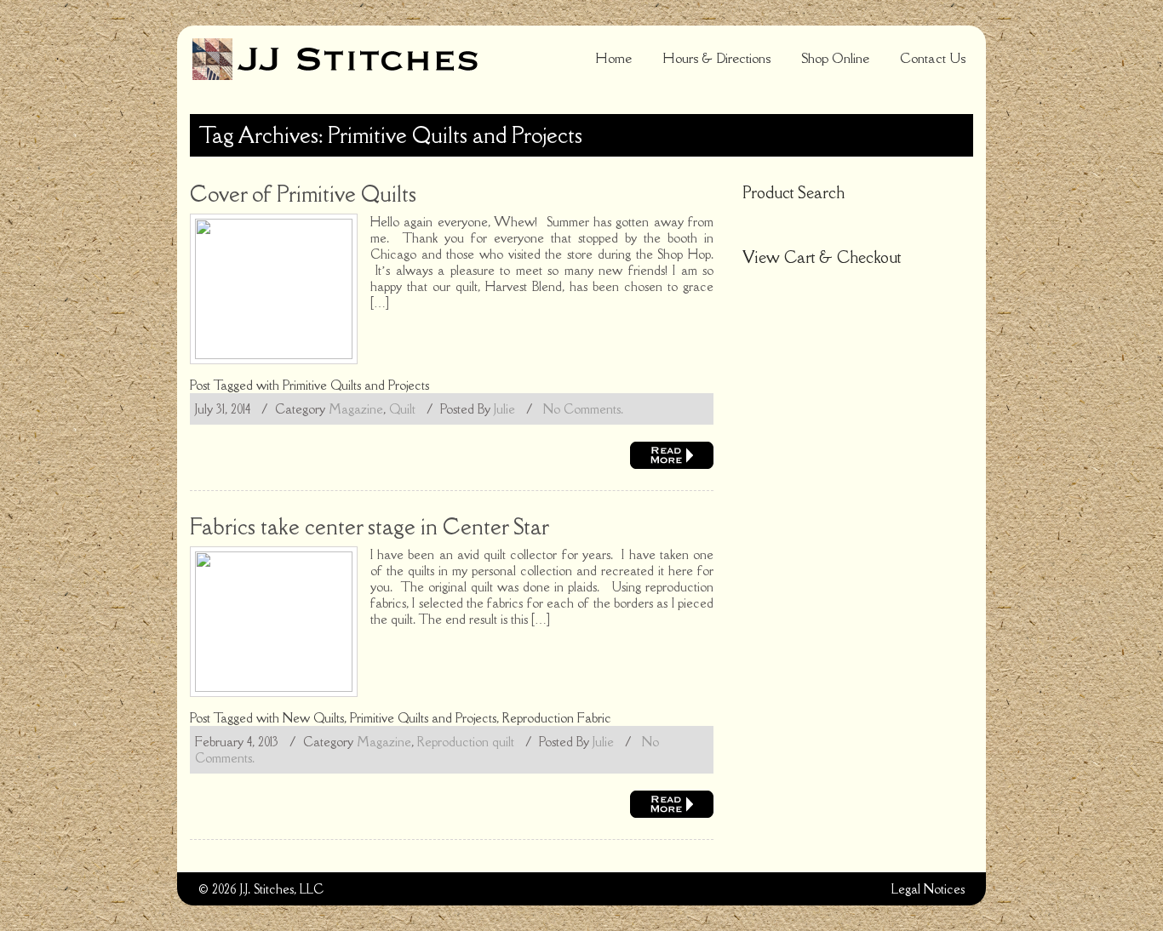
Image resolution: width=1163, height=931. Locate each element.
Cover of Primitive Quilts (303, 194)
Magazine (356, 409)
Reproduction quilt (465, 742)
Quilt (402, 409)
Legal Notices (928, 889)
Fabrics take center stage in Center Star (369, 526)
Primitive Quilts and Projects (356, 385)
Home (613, 57)
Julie (504, 409)
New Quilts (313, 718)
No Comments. (583, 409)
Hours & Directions (716, 57)
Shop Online (835, 57)
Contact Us (932, 57)
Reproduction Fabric (556, 718)
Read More (671, 455)
